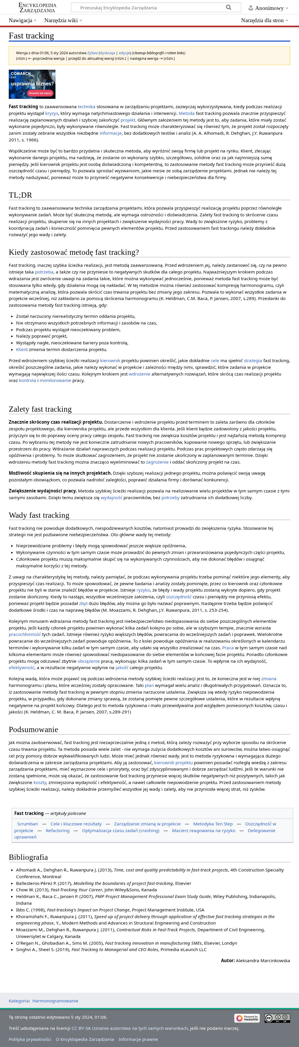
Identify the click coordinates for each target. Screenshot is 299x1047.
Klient (22, 349)
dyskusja (107, 52)
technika (86, 106)
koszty (40, 782)
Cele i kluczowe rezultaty (76, 824)
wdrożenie (139, 374)
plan (149, 685)
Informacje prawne (138, 1039)
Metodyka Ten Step (213, 824)
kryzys (51, 113)
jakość (122, 667)
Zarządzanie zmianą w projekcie (147, 824)
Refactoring (57, 830)
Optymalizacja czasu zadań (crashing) (120, 830)
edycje (124, 52)
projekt (128, 120)
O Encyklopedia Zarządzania (85, 1039)
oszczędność (179, 596)
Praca (228, 647)
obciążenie (89, 661)
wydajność (111, 497)
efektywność (21, 667)
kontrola (27, 380)
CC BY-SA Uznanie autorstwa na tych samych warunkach (130, 1028)
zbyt (83, 603)
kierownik (110, 360)
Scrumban (27, 824)
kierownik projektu (173, 762)
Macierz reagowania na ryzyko (203, 830)
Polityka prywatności (30, 1039)
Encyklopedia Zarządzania (37, 7)
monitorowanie (55, 380)
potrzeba (44, 272)
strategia (253, 360)
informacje (111, 133)
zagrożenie (157, 462)
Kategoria (19, 1001)
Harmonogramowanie (55, 1001)
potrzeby (170, 497)
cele (215, 360)
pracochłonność (25, 634)
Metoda (187, 113)
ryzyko (143, 590)
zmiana (269, 678)
